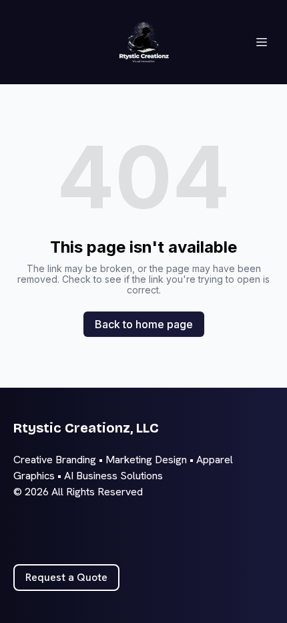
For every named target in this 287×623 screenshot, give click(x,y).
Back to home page (144, 324)
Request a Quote (66, 577)
